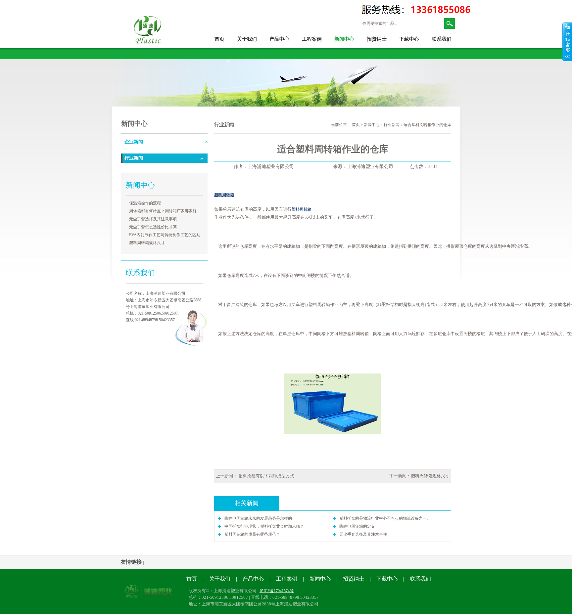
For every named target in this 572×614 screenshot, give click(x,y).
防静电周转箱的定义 (357, 526)
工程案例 (312, 39)
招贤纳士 (377, 39)
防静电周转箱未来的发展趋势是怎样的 (258, 518)
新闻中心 (344, 39)
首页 (219, 39)
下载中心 (409, 39)
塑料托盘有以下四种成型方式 (265, 475)
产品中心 (279, 39)
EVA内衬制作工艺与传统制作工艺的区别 (164, 235)
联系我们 (442, 39)
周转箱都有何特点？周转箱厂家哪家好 (163, 211)
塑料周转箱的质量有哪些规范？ (252, 534)
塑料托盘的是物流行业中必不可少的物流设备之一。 (385, 518)
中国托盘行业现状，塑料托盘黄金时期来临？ (264, 526)
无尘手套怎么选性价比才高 (153, 227)
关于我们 (247, 39)
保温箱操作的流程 (145, 203)
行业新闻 (133, 157)
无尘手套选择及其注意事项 (153, 219)
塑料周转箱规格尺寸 (147, 243)
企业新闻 (133, 141)
